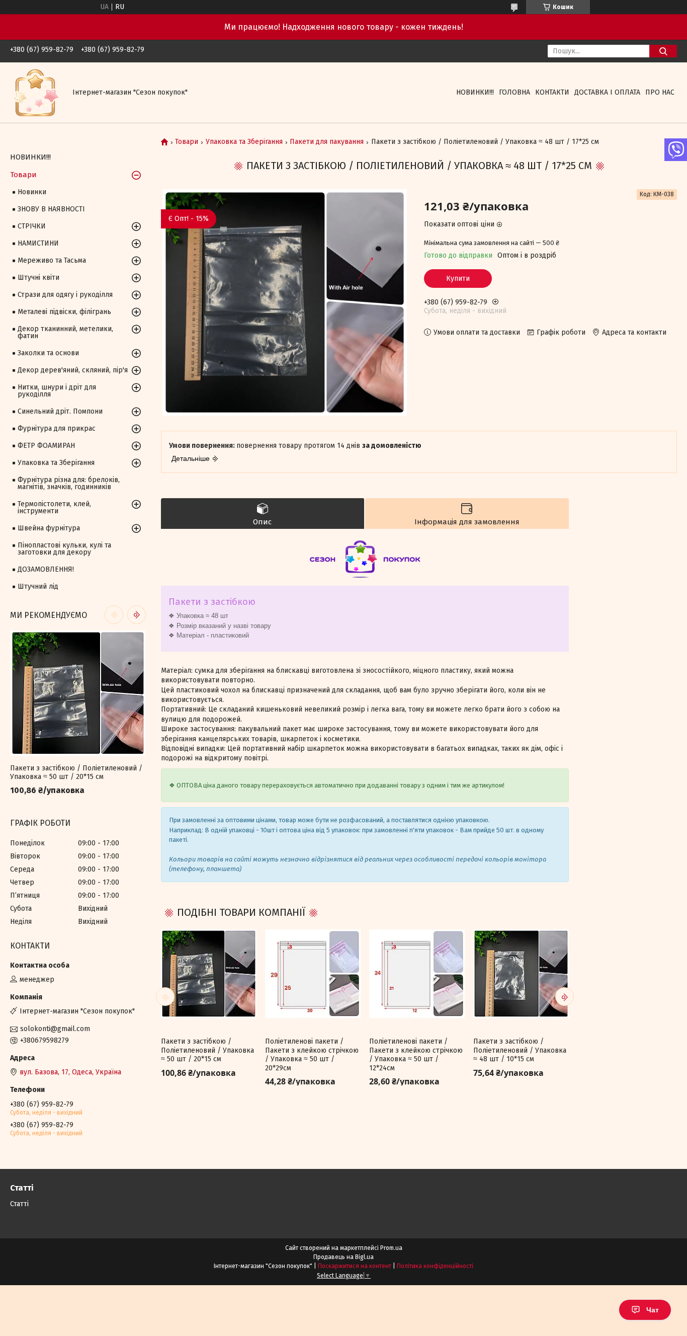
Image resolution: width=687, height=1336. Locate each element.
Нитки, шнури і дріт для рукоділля (57, 391)
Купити (458, 278)
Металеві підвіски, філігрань (64, 311)
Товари (186, 141)
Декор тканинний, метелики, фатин (65, 332)
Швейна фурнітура (49, 528)
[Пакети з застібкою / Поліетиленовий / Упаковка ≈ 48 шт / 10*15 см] (521, 974)
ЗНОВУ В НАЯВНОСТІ (51, 209)
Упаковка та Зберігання (244, 141)
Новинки (32, 192)
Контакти (552, 92)
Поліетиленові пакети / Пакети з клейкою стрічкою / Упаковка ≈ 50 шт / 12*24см (416, 1054)
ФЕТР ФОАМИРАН (46, 445)
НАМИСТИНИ (38, 243)
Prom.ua (391, 1247)
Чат (652, 1310)
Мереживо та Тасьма (52, 260)
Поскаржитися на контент (354, 1266)
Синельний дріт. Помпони (60, 411)
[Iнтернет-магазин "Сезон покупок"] (35, 92)
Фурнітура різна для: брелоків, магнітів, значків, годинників (69, 483)
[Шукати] (663, 51)
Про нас (659, 92)
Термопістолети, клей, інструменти (54, 507)
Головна (514, 92)
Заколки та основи (48, 353)
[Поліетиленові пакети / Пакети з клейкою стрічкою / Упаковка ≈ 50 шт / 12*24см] (417, 974)
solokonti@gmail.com (55, 1029)
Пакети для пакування (327, 141)
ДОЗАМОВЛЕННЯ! (46, 569)
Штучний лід (38, 586)
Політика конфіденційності (435, 1266)
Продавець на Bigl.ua (343, 1257)
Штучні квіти (38, 277)
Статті (19, 1204)
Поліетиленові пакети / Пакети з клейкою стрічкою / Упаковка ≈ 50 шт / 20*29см (312, 1054)
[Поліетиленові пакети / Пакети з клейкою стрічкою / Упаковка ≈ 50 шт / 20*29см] (313, 974)
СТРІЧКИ (32, 226)
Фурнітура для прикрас (57, 428)
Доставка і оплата (607, 92)
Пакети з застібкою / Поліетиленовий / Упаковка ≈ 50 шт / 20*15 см (207, 1050)
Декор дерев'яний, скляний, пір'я (73, 370)
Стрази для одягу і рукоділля (65, 294)
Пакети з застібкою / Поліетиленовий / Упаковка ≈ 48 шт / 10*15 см (519, 1050)
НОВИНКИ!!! (475, 92)
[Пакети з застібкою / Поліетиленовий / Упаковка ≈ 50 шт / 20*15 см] (208, 974)
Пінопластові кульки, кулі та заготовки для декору (64, 549)
